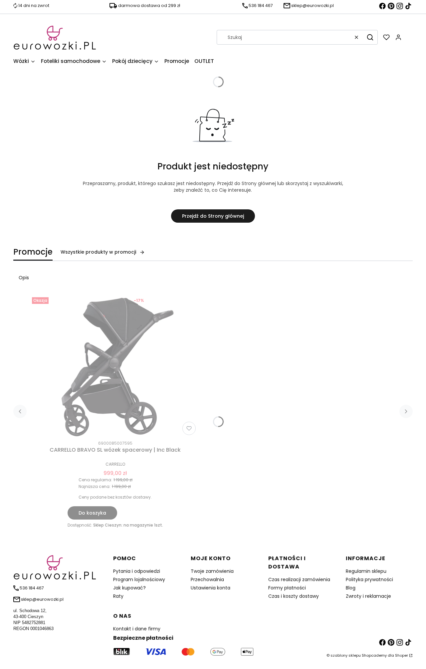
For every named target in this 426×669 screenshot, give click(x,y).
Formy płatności (287, 587)
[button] (370, 37)
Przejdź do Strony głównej (213, 216)
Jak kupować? (129, 587)
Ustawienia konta (210, 587)
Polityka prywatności (369, 579)
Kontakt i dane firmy (136, 628)
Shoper (401, 655)
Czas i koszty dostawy (293, 596)
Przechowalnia (207, 579)
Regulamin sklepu (366, 571)
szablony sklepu (345, 655)
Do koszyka (92, 513)
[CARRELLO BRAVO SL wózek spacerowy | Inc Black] (115, 366)
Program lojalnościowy (139, 579)
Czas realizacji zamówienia (299, 579)
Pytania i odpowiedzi (136, 571)
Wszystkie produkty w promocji (98, 252)
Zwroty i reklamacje (368, 596)
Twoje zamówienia (212, 571)
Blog (350, 587)
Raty (118, 596)
